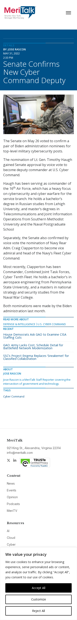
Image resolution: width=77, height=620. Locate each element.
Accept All (38, 588)
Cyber (11, 544)
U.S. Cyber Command (51, 324)
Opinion (12, 497)
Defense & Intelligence (19, 324)
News (11, 483)
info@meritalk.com (20, 452)
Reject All (38, 611)
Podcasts (13, 504)
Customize (38, 599)
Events (11, 490)
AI (8, 531)
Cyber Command (13, 396)
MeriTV (12, 510)
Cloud (11, 537)
